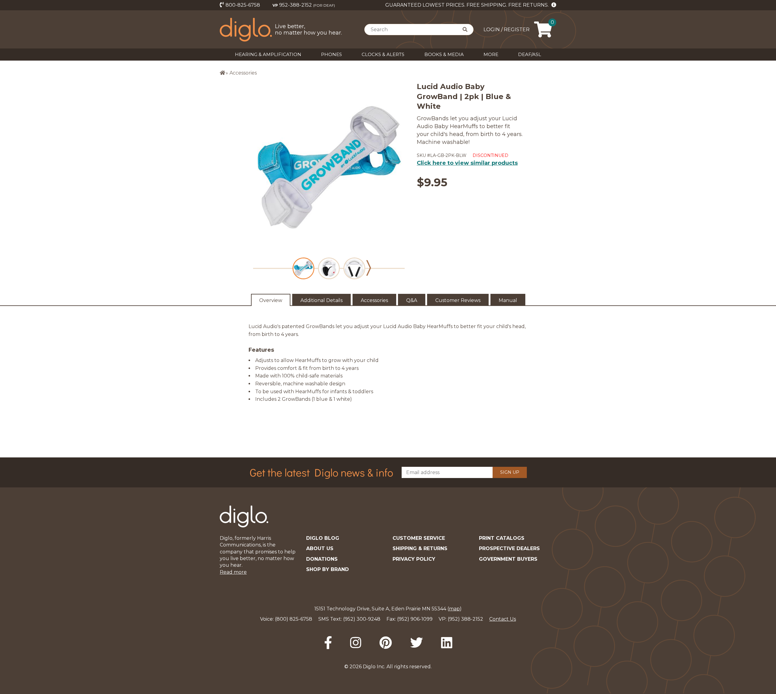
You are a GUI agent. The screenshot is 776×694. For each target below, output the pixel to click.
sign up (509, 472)
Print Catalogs (501, 538)
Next (368, 268)
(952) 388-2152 (465, 619)
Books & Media (444, 54)
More (490, 54)
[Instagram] (355, 643)
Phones (331, 54)
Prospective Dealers (509, 548)
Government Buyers (508, 559)
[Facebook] (328, 643)
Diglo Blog (322, 538)
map (454, 609)
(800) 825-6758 (293, 619)
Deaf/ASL (529, 54)
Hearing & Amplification (268, 54)
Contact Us (502, 619)
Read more (233, 572)
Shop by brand (327, 569)
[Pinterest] (386, 643)
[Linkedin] (446, 643)
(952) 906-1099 (415, 619)
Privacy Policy (414, 559)
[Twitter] (416, 643)
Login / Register (506, 29)
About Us (319, 548)
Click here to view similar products (467, 163)
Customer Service (419, 538)
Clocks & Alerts (383, 54)
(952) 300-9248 (361, 619)
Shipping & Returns (420, 548)
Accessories (243, 73)
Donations (322, 559)
